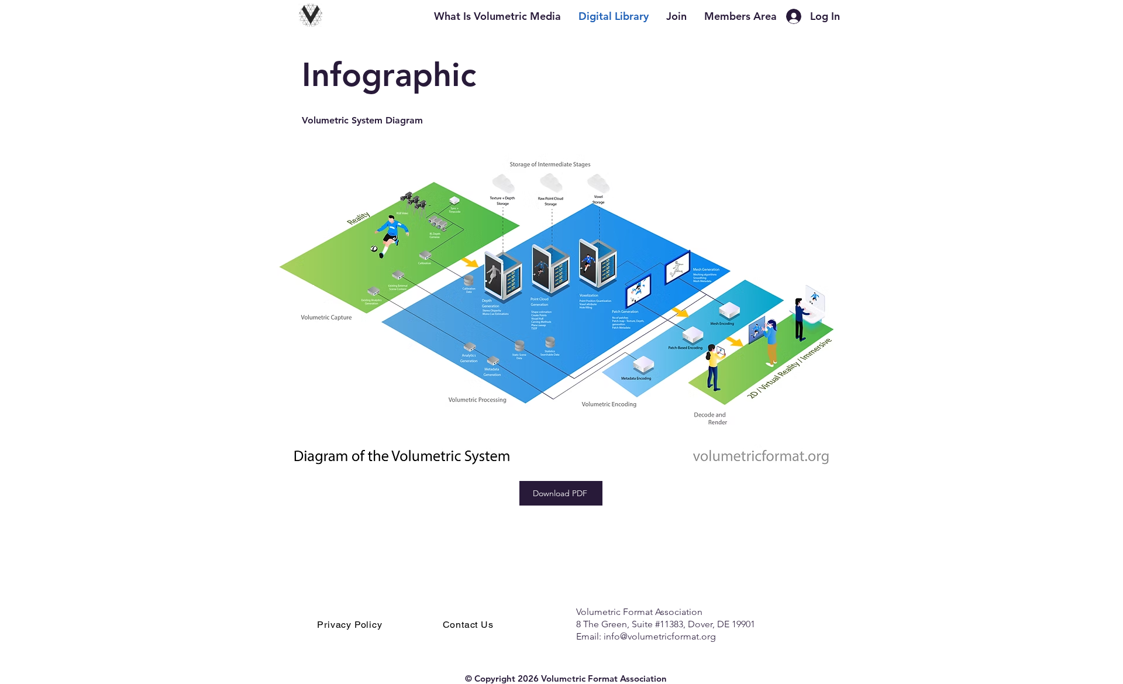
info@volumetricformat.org (660, 636)
